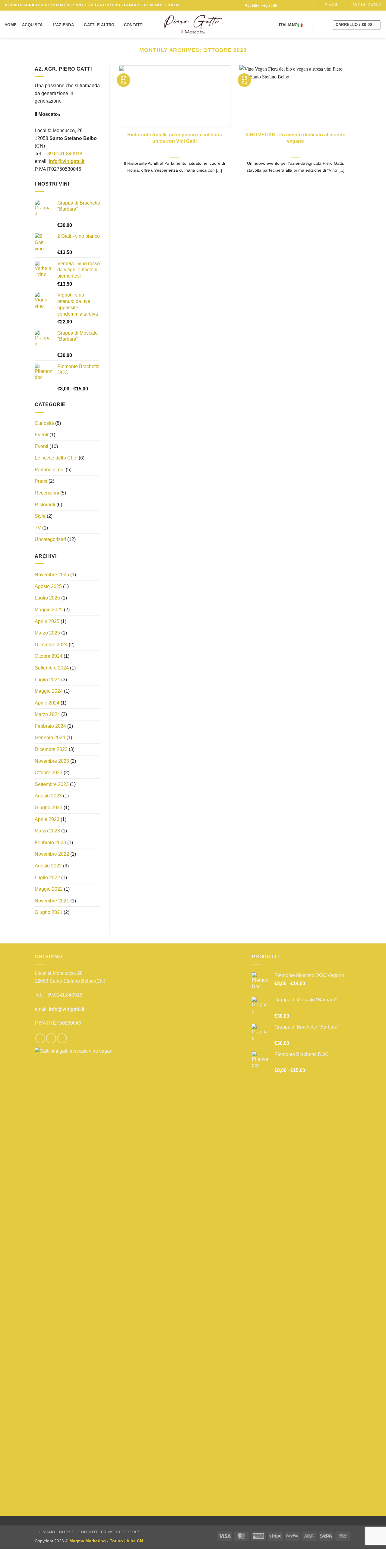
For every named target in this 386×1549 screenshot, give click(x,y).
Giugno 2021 (48, 912)
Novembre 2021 (52, 900)
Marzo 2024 (47, 714)
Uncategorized (50, 539)
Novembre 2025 (52, 574)
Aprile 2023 (47, 819)
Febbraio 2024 (50, 726)
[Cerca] (320, 24)
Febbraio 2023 (50, 842)
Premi (41, 481)
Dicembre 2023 (51, 749)
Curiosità (44, 423)
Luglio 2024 (47, 679)
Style (40, 516)
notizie (66, 1532)
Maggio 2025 (49, 609)
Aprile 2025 (47, 621)
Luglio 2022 (47, 877)
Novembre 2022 (52, 854)
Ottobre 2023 (48, 772)
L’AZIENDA (63, 25)
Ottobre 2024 (48, 656)
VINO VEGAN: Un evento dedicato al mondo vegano (295, 138)
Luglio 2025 (47, 598)
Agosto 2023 (48, 796)
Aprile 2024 (47, 702)
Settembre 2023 (52, 784)
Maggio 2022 (49, 889)
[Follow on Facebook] (288, 5)
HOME (11, 25)
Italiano (288, 25)
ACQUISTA (32, 25)
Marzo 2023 (47, 831)
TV (38, 527)
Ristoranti (45, 504)
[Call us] (306, 5)
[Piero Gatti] (193, 24)
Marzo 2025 (47, 632)
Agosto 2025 (48, 586)
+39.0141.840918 (63, 153)
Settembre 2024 (52, 667)
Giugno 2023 (48, 807)
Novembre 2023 (52, 761)
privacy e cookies (120, 1532)
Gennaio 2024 (50, 737)
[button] (261, 5)
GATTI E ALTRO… (101, 25)
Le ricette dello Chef (56, 458)
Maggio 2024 (49, 691)
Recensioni (47, 492)
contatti (87, 1532)
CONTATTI (134, 25)
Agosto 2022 (48, 865)
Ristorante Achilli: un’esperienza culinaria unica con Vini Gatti (174, 138)
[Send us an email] (300, 5)
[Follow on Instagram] (294, 5)
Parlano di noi (50, 469)
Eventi (41, 434)
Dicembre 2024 (51, 644)
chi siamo (45, 1532)
